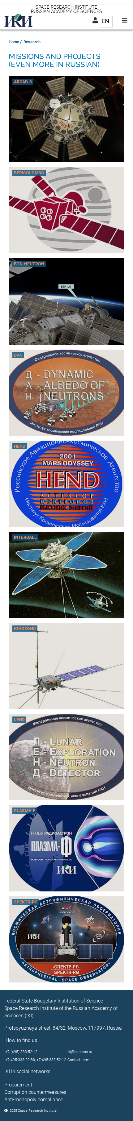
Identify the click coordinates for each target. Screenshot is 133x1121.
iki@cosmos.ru (79, 1052)
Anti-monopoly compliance (33, 1099)
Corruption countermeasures (35, 1092)
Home (14, 41)
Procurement (18, 1085)
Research (32, 41)
